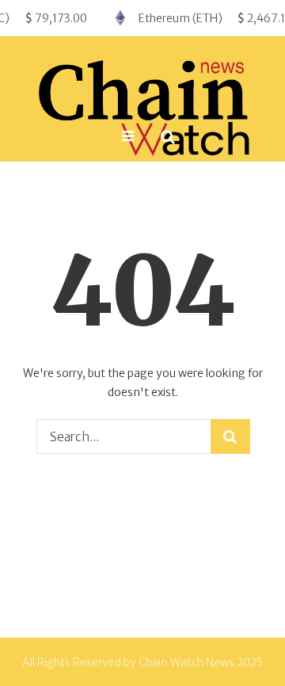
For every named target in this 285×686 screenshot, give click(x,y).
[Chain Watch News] (142, 104)
